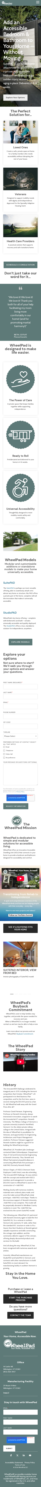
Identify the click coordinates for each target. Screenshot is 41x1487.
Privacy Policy (20, 792)
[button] (37, 2)
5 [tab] (29, 995)
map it (6, 1393)
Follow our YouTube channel (20, 915)
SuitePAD (9, 582)
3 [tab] (20, 995)
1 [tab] (11, 995)
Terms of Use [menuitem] (20, 1465)
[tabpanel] (20, 965)
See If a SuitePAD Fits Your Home (20, 928)
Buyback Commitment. (25, 1034)
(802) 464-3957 (9, 1372)
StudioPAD (10, 612)
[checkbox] (20, 752)
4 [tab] (24, 995)
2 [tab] (16, 995)
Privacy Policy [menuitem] (29, 1463)
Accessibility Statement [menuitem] (14, 1463)
